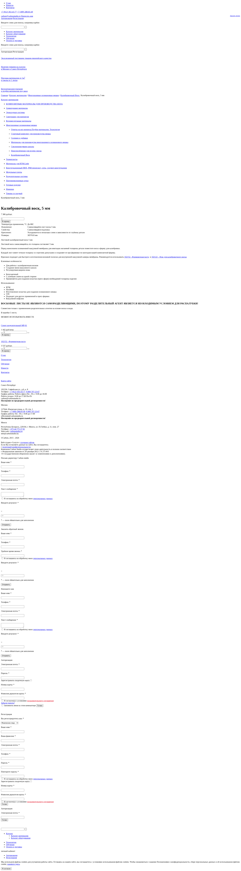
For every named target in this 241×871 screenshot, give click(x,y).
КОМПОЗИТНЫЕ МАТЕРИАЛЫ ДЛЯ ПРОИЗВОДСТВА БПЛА (34, 104)
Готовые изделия (13, 185)
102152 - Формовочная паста (136, 257)
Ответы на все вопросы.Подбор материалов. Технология (35, 129)
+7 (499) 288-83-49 (25, 12)
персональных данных (43, 498)
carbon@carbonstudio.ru (11, 16)
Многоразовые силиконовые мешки (43, 95)
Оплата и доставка (14, 41)
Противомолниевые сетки (17, 181)
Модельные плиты (14, 172)
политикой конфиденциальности (16, 447)
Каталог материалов (14, 31)
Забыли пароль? (8, 703)
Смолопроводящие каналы (22, 147)
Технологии (11, 36)
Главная (4, 95)
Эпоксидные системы (15, 112)
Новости (9, 5)
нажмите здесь (13, 864)
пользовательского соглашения (40, 701)
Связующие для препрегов (17, 117)
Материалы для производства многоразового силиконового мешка (39, 142)
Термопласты (11, 159)
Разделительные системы (17, 176)
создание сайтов (27, 442)
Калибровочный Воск (70, 95)
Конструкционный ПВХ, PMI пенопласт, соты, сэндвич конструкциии (36, 168)
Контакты (10, 8)
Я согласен (6, 869)
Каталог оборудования (15, 34)
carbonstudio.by (16, 431)
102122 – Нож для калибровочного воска (169, 257)
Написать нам (27, 16)
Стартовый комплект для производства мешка (31, 134)
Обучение (10, 38)
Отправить (6, 525)
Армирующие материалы (17, 108)
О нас (8, 3)
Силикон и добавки (19, 138)
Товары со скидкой (14, 193)
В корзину (6, 221)
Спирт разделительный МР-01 (14, 325)
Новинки (10, 189)
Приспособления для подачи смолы (26, 151)
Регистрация (18, 18)
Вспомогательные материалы (18, 121)
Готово (39, 706)
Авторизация (6, 18)
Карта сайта (6, 381)
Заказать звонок (235, 16)
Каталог (9, 833)
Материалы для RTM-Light (17, 164)
